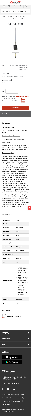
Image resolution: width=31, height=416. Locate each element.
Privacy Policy (6, 401)
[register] (9, 6)
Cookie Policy (17, 401)
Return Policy (6, 404)
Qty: (3, 91)
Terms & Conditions (8, 398)
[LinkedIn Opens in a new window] (14, 389)
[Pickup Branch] (21, 6)
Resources (6, 339)
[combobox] (14, 11)
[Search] (28, 11)
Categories (9, 16)
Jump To (5, 114)
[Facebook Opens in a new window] (3, 389)
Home (3, 16)
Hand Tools (22, 16)
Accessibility (20, 398)
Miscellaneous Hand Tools (9, 18)
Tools (16, 16)
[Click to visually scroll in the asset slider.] (11, 55)
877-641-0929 (6, 383)
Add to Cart (15, 107)
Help (3, 344)
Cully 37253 (21, 18)
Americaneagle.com (8, 411)
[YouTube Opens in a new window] (8, 389)
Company (5, 333)
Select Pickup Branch (22, 96)
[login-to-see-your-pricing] (15, 6)
